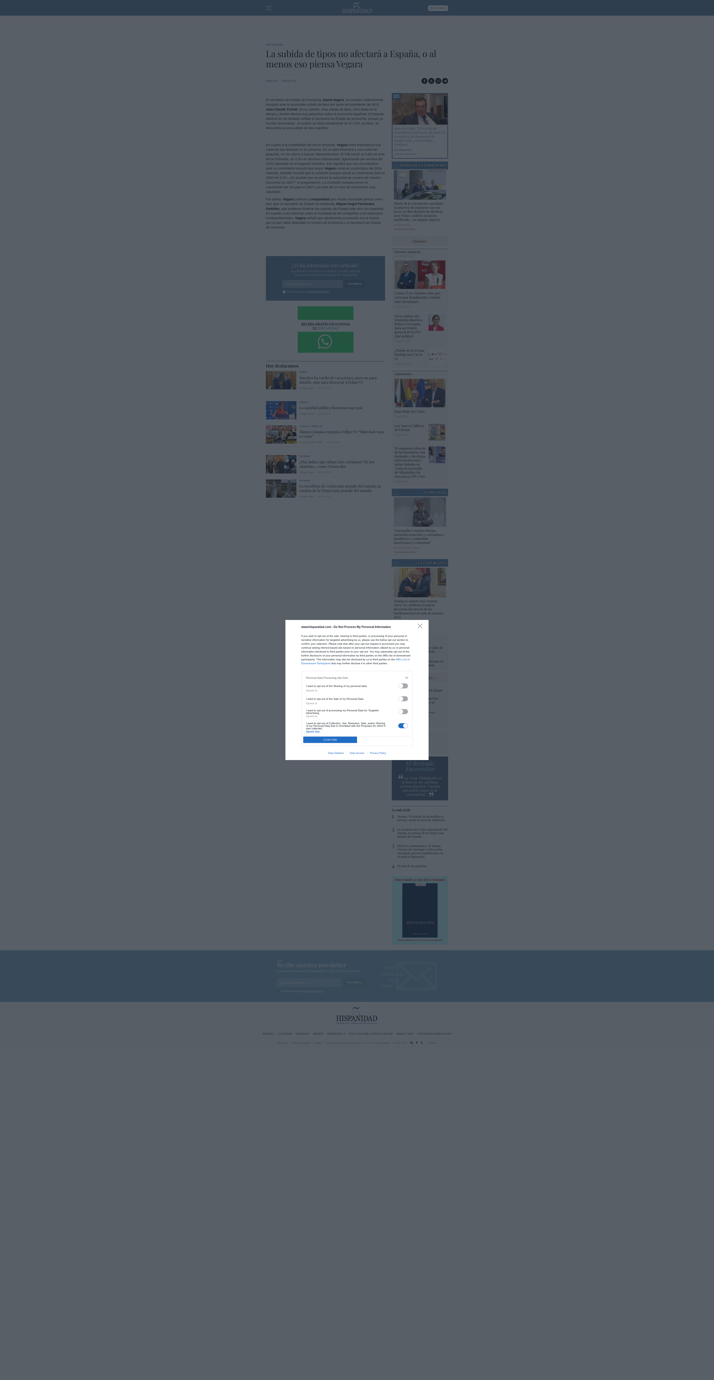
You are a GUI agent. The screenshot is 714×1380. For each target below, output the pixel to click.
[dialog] (357, 690)
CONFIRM (330, 739)
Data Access (357, 752)
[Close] (421, 627)
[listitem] (357, 678)
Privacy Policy (378, 752)
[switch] (403, 685)
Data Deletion (336, 752)
